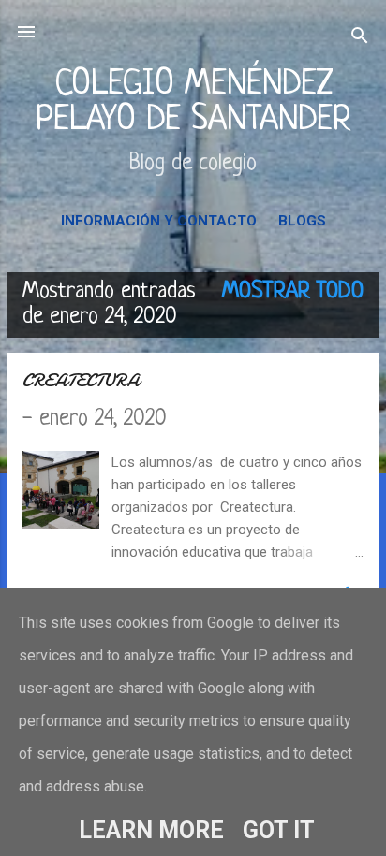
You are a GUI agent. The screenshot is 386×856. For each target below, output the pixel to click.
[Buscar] (360, 37)
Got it (279, 830)
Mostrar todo (293, 292)
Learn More (151, 830)
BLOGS (302, 220)
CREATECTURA (81, 380)
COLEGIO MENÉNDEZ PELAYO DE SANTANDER (193, 102)
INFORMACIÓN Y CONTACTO (159, 220)
